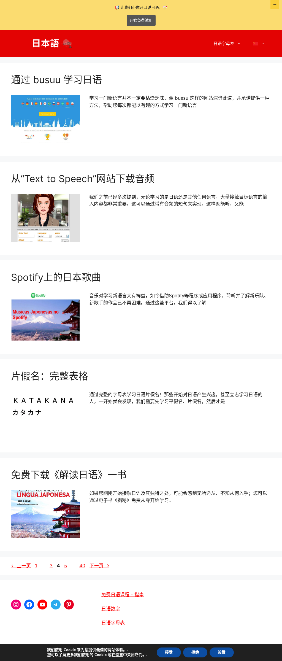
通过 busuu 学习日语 (56, 79)
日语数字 (110, 608)
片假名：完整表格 (49, 376)
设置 (119, 654)
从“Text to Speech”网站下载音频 (82, 178)
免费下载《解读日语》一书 (69, 475)
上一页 (21, 565)
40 (82, 565)
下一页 (99, 565)
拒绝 (195, 652)
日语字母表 (223, 43)
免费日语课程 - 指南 (122, 594)
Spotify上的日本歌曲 (56, 277)
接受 (169, 652)
